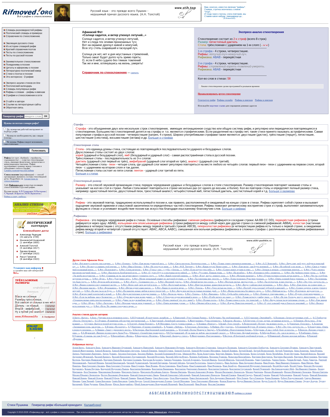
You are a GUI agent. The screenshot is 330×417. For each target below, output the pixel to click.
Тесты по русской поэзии (19, 55)
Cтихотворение (208, 38)
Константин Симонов (218, 369)
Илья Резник (182, 366)
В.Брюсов (19, 193)
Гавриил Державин (172, 360)
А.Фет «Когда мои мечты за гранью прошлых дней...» (194, 291)
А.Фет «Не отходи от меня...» (157, 267)
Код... (16, 273)
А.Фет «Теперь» (192, 294)
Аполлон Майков (145, 354)
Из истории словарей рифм (21, 46)
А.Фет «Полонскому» (107, 270)
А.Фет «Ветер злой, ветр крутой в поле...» (140, 285)
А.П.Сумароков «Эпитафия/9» (258, 318)
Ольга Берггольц (160, 378)
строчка (217, 9)
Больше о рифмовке (98, 232)
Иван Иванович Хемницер (288, 363)
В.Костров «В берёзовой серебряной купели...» (244, 336)
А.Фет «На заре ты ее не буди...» (99, 291)
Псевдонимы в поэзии (18, 64)
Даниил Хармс (278, 360)
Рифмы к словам (15, 92)
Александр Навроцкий (143, 348)
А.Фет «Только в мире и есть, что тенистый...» (239, 300)
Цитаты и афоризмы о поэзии (22, 67)
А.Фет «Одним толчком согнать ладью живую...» (279, 276)
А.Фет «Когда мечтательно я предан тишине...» (137, 294)
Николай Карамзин (318, 375)
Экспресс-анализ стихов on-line (23, 83)
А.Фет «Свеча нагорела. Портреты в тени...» (188, 263)
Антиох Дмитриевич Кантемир (86, 354)
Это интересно (14, 77)
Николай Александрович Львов (144, 375)
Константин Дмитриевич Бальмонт (191, 369)
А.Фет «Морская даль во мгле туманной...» (134, 303)
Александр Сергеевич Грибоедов (253, 348)
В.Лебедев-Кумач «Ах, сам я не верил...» (278, 333)
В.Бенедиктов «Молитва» (146, 336)
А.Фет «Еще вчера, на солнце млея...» (307, 285)
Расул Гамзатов (256, 378)
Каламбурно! (92, 405)
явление (232, 7)
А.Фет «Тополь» (195, 288)
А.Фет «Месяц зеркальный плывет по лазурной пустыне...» (159, 279)
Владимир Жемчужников (305, 357)
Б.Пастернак (40, 191)
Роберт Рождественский (292, 378)
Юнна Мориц (105, 384)
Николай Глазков (228, 375)
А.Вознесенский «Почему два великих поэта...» (264, 324)
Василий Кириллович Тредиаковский (129, 357)
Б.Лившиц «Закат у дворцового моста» (113, 330)
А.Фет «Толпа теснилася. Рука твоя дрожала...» (245, 279)
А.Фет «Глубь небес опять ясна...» (236, 294)
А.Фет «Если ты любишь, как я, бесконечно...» (93, 297)
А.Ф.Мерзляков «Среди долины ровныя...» (175, 324)
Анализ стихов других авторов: (90, 314)
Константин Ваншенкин (162, 369)
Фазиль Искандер (227, 381)
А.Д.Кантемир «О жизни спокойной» (145, 327)
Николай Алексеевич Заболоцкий (175, 375)
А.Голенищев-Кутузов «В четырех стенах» (254, 327)
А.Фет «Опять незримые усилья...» (172, 303)
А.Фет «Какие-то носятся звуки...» (171, 288)
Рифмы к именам (244, 100)
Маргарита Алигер (130, 372)
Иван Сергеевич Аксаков (93, 366)
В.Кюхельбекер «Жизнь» (122, 336)
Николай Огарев (95, 378)
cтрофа (207, 51)
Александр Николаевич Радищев (169, 348)
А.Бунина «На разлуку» (115, 327)
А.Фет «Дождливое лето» (118, 279)
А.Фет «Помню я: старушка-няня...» (269, 294)
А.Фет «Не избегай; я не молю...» (288, 267)
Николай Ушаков (128, 378)
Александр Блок (93, 348)
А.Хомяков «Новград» (206, 324)
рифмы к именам (36, 92)
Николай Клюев (79, 378)
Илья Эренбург (230, 366)
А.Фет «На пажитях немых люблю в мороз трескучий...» (142, 291)
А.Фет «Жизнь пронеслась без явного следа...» (242, 291)
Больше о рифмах (234, 208)
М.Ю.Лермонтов (32, 193)
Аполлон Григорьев (127, 354)
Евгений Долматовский (137, 363)
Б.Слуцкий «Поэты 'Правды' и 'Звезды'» (197, 330)
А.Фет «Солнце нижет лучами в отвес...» (234, 270)
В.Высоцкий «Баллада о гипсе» (174, 336)
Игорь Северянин (167, 366)
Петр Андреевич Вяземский (222, 378)
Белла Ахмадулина (205, 354)
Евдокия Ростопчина (195, 363)
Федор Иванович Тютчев (248, 381)
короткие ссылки (217, 106)
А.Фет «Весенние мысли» (84, 288)
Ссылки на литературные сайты (23, 104)
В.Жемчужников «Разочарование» (205, 336)
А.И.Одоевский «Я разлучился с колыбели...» (150, 318)
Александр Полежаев (226, 348)
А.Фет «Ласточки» (104, 303)
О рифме (29, 77)
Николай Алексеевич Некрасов (205, 375)
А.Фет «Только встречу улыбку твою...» (253, 297)
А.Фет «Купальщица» (107, 288)
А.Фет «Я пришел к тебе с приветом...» (265, 273)
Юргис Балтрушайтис (123, 384)
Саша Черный (87, 381)
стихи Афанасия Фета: (92, 260)
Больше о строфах (160, 137)
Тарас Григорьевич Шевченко (204, 381)
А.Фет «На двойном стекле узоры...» (301, 273)
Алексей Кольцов (102, 351)
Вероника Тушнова (218, 357)
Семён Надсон (135, 381)
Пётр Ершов (242, 378)
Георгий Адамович (191, 360)
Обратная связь (14, 107)
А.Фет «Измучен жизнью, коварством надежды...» (211, 285)
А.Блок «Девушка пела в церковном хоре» (109, 318)
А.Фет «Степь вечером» (130, 270)
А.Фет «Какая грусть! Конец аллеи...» (213, 267)
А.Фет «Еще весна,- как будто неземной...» (251, 267)
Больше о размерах (282, 191)
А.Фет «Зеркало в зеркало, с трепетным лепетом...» (278, 270)
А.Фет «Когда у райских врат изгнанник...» (255, 285)
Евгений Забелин (177, 363)
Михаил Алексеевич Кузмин (200, 372)
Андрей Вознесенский (263, 351)
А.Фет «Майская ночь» (275, 291)
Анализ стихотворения (211, 86)
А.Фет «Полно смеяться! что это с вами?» (175, 300)
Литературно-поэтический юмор (23, 70)
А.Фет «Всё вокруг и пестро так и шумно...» (92, 263)
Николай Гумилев (261, 375)
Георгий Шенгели (226, 360)
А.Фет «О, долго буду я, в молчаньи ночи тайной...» (165, 273)
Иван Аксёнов (231, 363)
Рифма (7, 158)
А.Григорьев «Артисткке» (197, 327)
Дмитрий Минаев (95, 363)
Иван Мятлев (307, 363)
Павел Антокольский (198, 378)
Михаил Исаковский (273, 372)
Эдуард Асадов (310, 381)
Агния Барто (78, 348)
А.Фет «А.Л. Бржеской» (266, 263)
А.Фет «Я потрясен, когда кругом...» (305, 291)
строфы (26, 168)
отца (207, 11)
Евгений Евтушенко (159, 363)
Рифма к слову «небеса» (15, 197)
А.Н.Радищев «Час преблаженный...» (226, 318)
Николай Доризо (300, 375)
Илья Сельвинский (197, 366)
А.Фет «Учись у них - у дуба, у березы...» (162, 270)
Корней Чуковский (261, 369)
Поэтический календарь (19, 86)
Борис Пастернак (241, 354)
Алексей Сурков (165, 351)
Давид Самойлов (262, 360)
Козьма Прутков (92, 369)
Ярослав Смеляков (216, 384)
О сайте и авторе (15, 101)
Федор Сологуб (268, 381)
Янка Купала (200, 384)
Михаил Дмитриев (254, 372)
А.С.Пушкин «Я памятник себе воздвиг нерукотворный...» (121, 321)
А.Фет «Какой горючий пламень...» (174, 276)
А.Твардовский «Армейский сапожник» (168, 321)
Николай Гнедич (244, 375)
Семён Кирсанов (119, 381)
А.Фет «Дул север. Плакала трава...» (208, 273)
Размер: (203, 41)
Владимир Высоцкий (283, 357)
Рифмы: (203, 54)
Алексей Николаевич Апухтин (125, 351)
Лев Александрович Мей (282, 369)
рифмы (240, 7)
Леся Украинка (90, 372)
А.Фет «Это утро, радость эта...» (312, 282)
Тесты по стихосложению (19, 52)
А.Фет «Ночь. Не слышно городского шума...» (114, 306)
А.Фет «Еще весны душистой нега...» (149, 263)
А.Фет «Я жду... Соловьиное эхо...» (140, 282)
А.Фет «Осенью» (123, 263)
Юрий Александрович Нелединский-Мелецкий (155, 384)
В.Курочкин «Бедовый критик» (244, 333)
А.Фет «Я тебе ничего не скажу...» (218, 297)
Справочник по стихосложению (23, 36)
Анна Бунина (316, 351)
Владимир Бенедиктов (262, 357)
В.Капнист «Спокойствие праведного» (147, 333)
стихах (221, 78)
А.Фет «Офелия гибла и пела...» (204, 303)
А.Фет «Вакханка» (209, 294)
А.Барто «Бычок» (80, 318)
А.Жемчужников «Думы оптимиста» (204, 321)
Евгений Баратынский (115, 363)
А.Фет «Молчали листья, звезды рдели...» (237, 282)
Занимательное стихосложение (23, 61)
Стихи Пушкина (17, 405)
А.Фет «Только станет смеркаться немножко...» (232, 263)
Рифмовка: (205, 57)
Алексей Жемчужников (82, 351)
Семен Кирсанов (102, 381)
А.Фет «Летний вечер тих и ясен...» (199, 282)
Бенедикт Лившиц (224, 354)
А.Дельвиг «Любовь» (173, 327)
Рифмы (209, 205)
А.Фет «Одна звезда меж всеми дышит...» (135, 297)
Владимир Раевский (112, 360)
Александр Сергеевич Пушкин (284, 348)
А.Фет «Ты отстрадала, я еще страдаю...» (276, 282)
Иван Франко (152, 366)
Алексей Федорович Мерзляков (205, 351)
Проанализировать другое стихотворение (219, 94)
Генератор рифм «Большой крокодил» (57, 405)
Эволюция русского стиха (20, 43)
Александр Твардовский (310, 348)
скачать (135, 72)
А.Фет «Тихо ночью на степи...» (220, 288)
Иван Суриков (137, 366)
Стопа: (202, 45)
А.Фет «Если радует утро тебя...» (198, 270)
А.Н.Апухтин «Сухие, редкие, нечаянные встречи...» (267, 321)
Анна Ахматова (301, 351)
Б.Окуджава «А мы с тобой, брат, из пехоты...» (275, 330)
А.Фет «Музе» (88, 303)
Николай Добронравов (281, 375)
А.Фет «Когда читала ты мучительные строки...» (285, 300)
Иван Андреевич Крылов (250, 363)
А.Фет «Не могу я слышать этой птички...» (99, 267)
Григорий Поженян (244, 360)
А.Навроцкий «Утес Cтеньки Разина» (190, 318)
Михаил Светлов (319, 372)
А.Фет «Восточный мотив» (173, 285)
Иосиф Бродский (280, 366)
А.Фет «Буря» (98, 279)
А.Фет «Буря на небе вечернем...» (106, 282)
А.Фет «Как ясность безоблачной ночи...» (120, 273)
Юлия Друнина (91, 384)
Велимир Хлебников (198, 357)
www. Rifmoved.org (158, 412)
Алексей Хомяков (229, 351)
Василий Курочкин (155, 357)
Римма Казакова (272, 378)
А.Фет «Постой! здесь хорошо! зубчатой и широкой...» (261, 288)
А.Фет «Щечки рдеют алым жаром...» (136, 288)
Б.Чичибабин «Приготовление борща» (234, 330)
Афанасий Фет (189, 354)
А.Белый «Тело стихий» (229, 324)
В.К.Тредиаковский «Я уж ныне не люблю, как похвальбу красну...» (197, 333)
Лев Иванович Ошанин (305, 369)
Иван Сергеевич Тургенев (118, 366)
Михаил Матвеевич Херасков (297, 372)
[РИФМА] (27, 17)
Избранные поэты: (83, 344)
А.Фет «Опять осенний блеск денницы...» (287, 279)
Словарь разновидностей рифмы (24, 30)
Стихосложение (11, 175)
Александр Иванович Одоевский (116, 348)
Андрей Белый (245, 351)
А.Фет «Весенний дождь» (170, 282)
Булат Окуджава (291, 354)
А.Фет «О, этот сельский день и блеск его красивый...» (282, 303)
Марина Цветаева (178, 372)
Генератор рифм (13, 116)
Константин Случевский (240, 369)
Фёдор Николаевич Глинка (289, 381)
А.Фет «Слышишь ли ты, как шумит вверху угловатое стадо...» (128, 276)
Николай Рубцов (111, 378)
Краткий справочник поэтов (21, 49)
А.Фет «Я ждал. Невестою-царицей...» (238, 303)
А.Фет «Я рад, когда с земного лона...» (210, 276)
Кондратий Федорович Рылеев (115, 369)
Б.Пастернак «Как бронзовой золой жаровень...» (155, 330)
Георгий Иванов (209, 360)
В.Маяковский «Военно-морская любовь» (287, 336)
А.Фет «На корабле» (235, 273)
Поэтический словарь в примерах (24, 33)
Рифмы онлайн (225, 100)
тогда (209, 14)
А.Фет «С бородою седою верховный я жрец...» (178, 297)
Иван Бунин (268, 363)
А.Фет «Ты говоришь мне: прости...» (205, 279)
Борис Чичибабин (274, 354)
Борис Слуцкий (258, 354)
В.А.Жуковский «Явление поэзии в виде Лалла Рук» (104, 333)
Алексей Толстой (182, 351)
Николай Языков (144, 378)
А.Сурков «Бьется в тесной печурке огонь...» (105, 324)
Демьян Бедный (294, 360)
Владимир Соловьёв (132, 360)
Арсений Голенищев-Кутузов (167, 354)
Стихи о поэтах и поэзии (19, 73)
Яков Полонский (186, 384)
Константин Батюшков (140, 369)
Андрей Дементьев (284, 351)
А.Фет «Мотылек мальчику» (242, 276)
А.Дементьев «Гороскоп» (298, 324)
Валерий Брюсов (307, 354)
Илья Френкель (214, 366)
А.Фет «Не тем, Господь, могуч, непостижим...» (295, 297)
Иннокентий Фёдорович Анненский (254, 366)
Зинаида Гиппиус (215, 363)
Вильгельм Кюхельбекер (239, 357)
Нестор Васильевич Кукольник (115, 375)
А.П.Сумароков (26, 191)
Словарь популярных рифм (21, 89)
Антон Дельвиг (109, 354)
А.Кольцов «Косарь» (232, 321)
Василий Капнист (102, 357)
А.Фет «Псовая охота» (206, 300)
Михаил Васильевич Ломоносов (229, 372)
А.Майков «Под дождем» (222, 327)
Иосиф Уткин (296, 366)
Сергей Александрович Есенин (157, 381)
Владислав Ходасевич (152, 360)
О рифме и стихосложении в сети (24, 95)
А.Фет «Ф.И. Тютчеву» (183, 267)
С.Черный (8, 193)
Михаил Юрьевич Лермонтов (85, 375)
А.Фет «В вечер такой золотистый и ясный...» (93, 294)
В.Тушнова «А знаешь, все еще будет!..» (90, 336)
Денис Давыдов (309, 360)
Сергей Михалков (181, 381)
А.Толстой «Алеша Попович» (140, 324)
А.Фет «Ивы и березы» (131, 267)
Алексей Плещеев (149, 351)
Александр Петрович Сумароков (201, 348)
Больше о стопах (87, 173)
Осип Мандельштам (179, 378)
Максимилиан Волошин (109, 372)
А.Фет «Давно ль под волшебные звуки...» (134, 300)
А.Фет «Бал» (282, 285)
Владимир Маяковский (91, 360)
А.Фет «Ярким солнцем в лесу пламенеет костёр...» (95, 285)
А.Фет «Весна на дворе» (172, 294)
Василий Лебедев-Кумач (177, 357)
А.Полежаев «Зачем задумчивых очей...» (292, 318)
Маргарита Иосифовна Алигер (154, 372)
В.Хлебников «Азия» (308, 333)
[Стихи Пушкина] (127, 20)
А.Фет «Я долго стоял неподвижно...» (305, 294)
